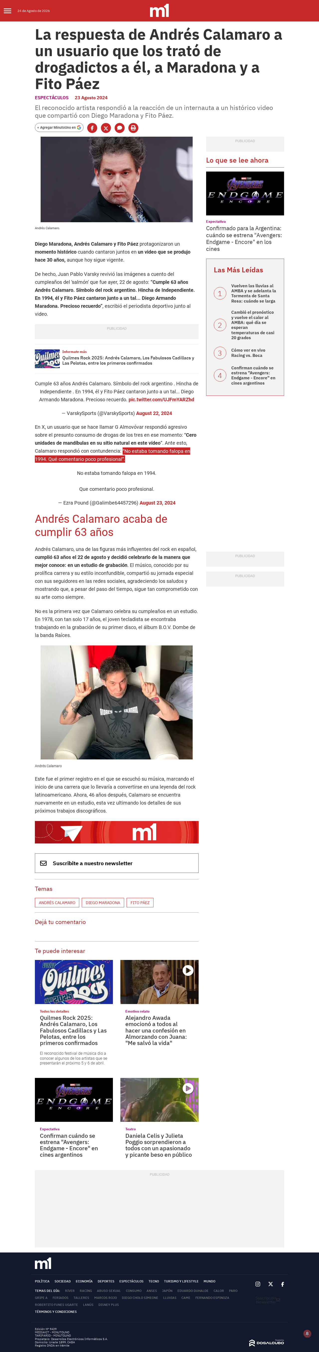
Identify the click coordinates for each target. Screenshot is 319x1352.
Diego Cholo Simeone (140, 1298)
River (70, 1291)
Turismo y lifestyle (181, 1281)
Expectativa (50, 1129)
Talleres (81, 1298)
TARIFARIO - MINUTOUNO (53, 1335)
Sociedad (63, 1281)
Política (42, 1281)
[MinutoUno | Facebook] (280, 1284)
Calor (219, 1291)
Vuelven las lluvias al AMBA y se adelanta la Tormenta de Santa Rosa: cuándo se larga (253, 293)
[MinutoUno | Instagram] (257, 1284)
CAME (185, 1298)
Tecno (154, 1281)
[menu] (10, 10)
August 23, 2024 (157, 503)
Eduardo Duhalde (193, 1291)
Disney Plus (108, 1305)
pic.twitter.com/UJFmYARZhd (161, 400)
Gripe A (41, 1298)
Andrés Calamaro (57, 902)
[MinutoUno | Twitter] (270, 1284)
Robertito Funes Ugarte (56, 1305)
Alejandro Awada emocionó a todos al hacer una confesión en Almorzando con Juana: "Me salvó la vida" (156, 1030)
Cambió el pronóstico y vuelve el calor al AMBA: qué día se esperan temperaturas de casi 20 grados (252, 325)
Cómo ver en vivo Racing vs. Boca (248, 352)
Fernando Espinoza (212, 1298)
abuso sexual (109, 1291)
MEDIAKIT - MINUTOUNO (52, 1332)
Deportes (106, 1281)
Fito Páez (140, 902)
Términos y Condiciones (56, 1312)
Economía (84, 1281)
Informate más (74, 351)
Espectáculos (52, 98)
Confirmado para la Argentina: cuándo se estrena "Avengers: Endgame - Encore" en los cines (244, 238)
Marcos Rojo (105, 1298)
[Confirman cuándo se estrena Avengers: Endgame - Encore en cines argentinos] (74, 1100)
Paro (233, 1291)
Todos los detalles (54, 1011)
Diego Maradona (103, 902)
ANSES (152, 1291)
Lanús (88, 1305)
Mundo (209, 1281)
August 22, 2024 (154, 413)
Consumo (134, 1291)
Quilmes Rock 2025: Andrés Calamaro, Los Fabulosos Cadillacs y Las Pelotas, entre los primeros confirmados (128, 360)
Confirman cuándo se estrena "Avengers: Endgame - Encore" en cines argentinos (69, 1145)
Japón (167, 1291)
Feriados (61, 1298)
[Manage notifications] (307, 1334)
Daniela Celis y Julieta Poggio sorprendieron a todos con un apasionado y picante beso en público (158, 1145)
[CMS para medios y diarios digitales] (266, 1345)
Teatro (130, 1129)
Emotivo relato (137, 1011)
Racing (86, 1291)
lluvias (169, 1298)
